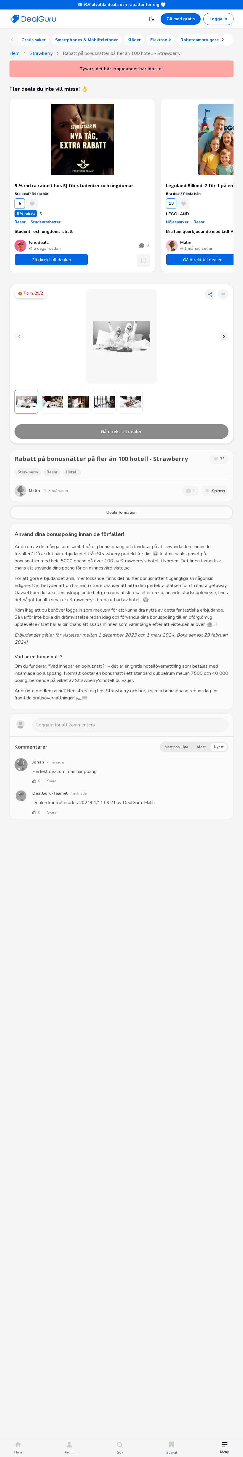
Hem (14, 53)
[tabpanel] (121, 616)
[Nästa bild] (223, 336)
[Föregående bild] (19, 336)
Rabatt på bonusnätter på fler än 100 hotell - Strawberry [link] (121, 53)
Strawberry (41, 53)
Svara (51, 781)
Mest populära (176, 747)
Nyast (218, 747)
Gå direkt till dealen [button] (51, 260)
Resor (20, 222)
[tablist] (121, 512)
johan (38, 762)
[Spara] (143, 260)
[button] (224, 1448)
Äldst (201, 747)
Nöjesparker (177, 222)
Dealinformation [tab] (121, 512)
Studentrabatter (45, 222)
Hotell (72, 472)
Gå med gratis (181, 19)
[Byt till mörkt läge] (151, 19)
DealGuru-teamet (50, 793)
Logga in (218, 19)
